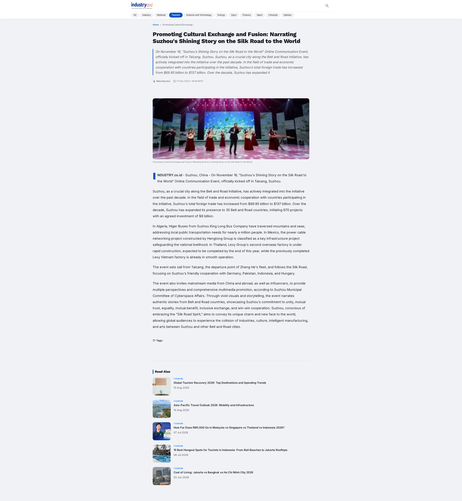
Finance (247, 15)
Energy (221, 15)
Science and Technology (199, 15)
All (135, 15)
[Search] (327, 6)
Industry (146, 15)
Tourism (176, 15)
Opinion (287, 15)
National (161, 15)
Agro (233, 15)
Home (156, 24)
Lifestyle (273, 15)
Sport (259, 15)
